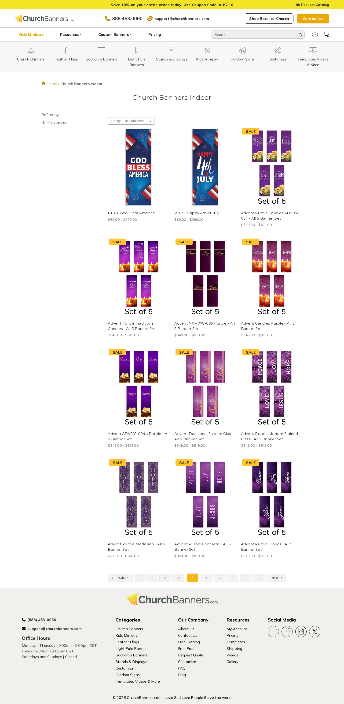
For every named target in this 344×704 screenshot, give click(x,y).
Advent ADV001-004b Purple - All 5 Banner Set (138, 436)
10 (258, 578)
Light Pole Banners (132, 648)
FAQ (182, 668)
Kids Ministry (31, 34)
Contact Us (313, 18)
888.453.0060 (127, 18)
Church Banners (129, 628)
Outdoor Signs (128, 674)
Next (275, 578)
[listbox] (138, 120)
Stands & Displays (131, 661)
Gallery (232, 661)
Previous (121, 578)
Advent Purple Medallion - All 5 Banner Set (136, 547)
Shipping (234, 648)
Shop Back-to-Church (269, 18)
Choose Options (138, 176)
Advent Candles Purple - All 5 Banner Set (268, 326)
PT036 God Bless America (131, 213)
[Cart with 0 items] (326, 34)
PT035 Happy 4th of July (196, 213)
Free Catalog (189, 642)
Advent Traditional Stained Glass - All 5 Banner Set (204, 436)
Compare (137, 167)
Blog (182, 674)
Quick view (134, 159)
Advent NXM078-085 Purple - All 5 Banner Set (204, 326)
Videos (232, 655)
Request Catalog (315, 5)
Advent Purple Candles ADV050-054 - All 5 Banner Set (271, 216)
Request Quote (190, 655)
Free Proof (187, 648)
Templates (236, 642)
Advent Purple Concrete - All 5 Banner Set (202, 547)
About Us (186, 628)
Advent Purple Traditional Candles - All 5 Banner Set (132, 326)
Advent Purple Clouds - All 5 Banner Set (267, 547)
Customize (125, 668)
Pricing (154, 34)
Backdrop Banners (131, 655)
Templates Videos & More (138, 681)
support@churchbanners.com (182, 18)
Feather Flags (127, 642)
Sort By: (116, 121)
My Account (237, 628)
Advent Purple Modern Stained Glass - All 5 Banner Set (269, 436)
